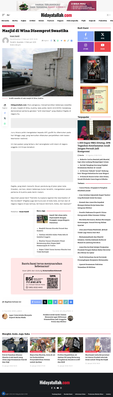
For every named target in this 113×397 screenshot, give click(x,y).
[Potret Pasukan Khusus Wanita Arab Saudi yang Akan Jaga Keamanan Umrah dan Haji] (15, 345)
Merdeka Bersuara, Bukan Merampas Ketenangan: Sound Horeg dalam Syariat (94, 222)
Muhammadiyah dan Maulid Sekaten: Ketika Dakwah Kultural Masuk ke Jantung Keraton (92, 240)
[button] (4, 14)
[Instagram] (86, 47)
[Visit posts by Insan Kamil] (5, 40)
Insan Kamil (14, 36)
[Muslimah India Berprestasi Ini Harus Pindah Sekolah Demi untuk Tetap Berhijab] (98, 345)
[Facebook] (86, 36)
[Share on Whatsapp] (57, 40)
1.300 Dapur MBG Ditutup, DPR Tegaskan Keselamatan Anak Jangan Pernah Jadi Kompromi (94, 147)
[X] (102, 36)
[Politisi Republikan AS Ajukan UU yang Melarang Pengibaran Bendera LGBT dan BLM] (70, 345)
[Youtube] (102, 47)
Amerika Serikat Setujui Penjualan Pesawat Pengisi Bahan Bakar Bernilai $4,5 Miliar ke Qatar (94, 250)
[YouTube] (57, 388)
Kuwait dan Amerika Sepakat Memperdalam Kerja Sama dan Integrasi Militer (91, 205)
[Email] (64, 40)
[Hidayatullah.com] (56, 15)
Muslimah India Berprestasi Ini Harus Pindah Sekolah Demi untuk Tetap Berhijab (97, 357)
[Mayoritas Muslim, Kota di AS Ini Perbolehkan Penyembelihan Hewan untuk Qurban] (42, 345)
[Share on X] (54, 40)
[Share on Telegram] (61, 40)
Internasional (8, 26)
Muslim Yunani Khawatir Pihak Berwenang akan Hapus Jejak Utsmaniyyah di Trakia (51, 243)
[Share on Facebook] (51, 40)
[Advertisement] (51, 123)
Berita (80, 139)
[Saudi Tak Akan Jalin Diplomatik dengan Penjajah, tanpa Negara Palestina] (42, 219)
